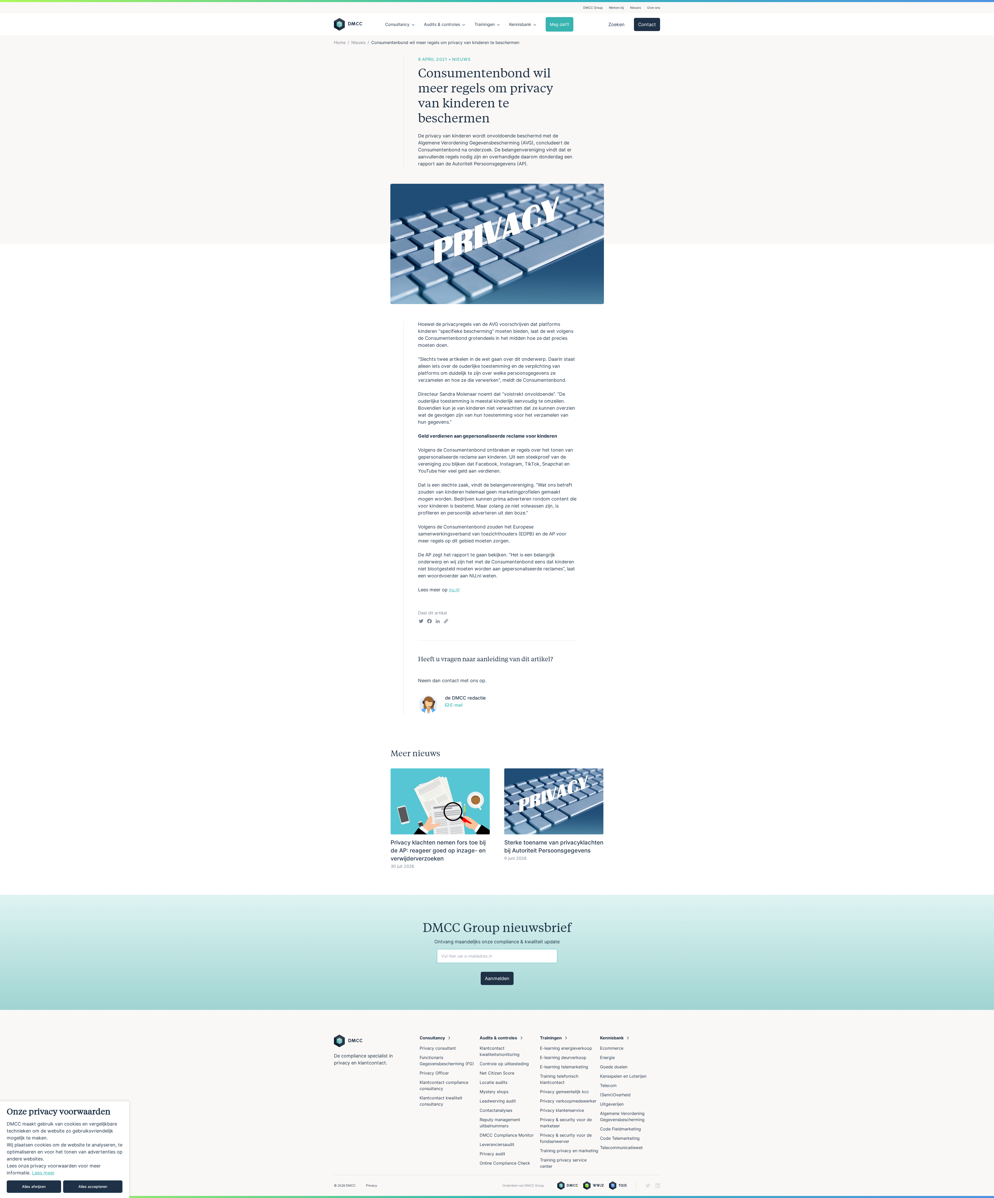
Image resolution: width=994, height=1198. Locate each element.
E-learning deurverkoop (563, 1057)
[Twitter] (421, 622)
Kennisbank (520, 24)
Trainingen (484, 24)
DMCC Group (593, 8)
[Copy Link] (446, 622)
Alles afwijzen (34, 1186)
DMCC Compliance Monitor (507, 1135)
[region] (64, 1149)
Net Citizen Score (497, 1073)
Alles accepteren (92, 1186)
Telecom (608, 1085)
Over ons (653, 8)
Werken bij (616, 8)
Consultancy (397, 24)
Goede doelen (613, 1066)
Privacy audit (492, 1153)
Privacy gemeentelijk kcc (564, 1091)
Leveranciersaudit (497, 1144)
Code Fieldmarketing (620, 1128)
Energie (607, 1057)
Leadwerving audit (498, 1101)
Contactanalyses (496, 1110)
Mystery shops (494, 1091)
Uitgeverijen (612, 1104)
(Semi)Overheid (615, 1094)
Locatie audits (493, 1082)
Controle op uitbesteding (504, 1063)
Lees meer (43, 1172)
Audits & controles (442, 24)
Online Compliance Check (505, 1163)
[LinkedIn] (438, 622)
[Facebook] (429, 622)
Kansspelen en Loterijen (623, 1076)
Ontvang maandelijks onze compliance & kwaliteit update (497, 941)
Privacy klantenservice (562, 1110)
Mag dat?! (559, 24)
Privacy (371, 1185)
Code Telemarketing (620, 1138)
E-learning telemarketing (564, 1066)
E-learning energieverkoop (567, 1048)
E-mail (456, 705)
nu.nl (454, 589)
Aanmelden (497, 978)
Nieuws (635, 8)
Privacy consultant (438, 1048)
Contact (647, 24)
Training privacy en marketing (569, 1150)
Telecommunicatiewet (621, 1147)
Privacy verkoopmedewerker (569, 1101)
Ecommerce (611, 1048)
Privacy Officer (434, 1073)
